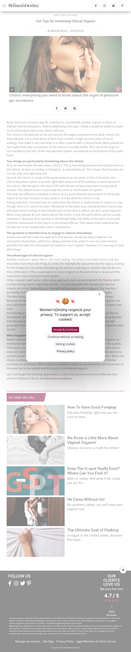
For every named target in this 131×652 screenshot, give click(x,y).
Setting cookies (65, 344)
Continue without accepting (65, 337)
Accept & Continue (65, 329)
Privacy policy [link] (65, 351)
